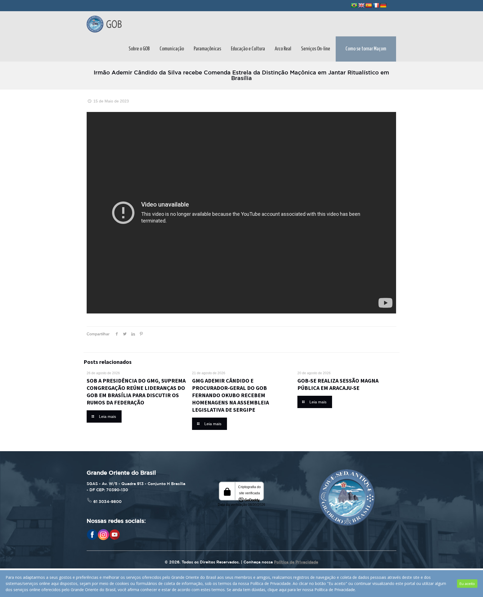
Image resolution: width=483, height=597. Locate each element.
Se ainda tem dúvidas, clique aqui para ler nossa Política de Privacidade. (291, 589)
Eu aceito (467, 583)
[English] (361, 5)
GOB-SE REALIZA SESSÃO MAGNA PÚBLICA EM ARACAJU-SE (337, 384)
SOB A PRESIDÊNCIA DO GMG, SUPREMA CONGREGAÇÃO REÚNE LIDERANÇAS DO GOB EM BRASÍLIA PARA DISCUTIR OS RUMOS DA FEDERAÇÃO (136, 391)
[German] (383, 5)
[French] (376, 5)
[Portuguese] (354, 5)
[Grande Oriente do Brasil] (104, 23)
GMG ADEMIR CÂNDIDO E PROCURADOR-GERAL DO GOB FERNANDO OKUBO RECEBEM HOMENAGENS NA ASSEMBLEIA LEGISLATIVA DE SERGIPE (230, 395)
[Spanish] (368, 5)
